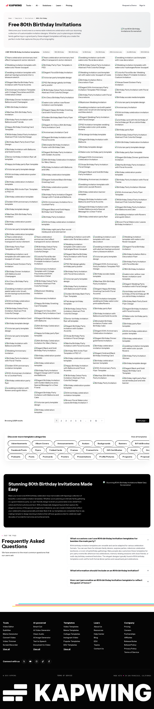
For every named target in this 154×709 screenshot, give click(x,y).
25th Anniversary (116, 52)
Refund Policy (130, 645)
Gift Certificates (114, 450)
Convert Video (9, 637)
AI (37, 5)
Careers (127, 630)
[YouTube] (30, 661)
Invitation (29, 18)
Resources (98, 630)
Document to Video (41, 645)
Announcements (65, 443)
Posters (65, 456)
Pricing (69, 5)
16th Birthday (59, 52)
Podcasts (15, 456)
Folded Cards (55, 450)
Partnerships (129, 634)
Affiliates (128, 637)
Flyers (38, 450)
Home (10, 18)
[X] (24, 661)
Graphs (134, 450)
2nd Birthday (131, 52)
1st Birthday (87, 52)
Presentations (84, 456)
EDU (96, 641)
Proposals (145, 456)
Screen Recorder (10, 645)
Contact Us (99, 648)
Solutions (47, 5)
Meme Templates (71, 630)
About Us (98, 626)
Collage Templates (72, 634)
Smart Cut (37, 626)
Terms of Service (131, 652)
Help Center (99, 634)
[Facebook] (49, 661)
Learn (58, 5)
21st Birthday (100, 52)
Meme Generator (10, 634)
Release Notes (130, 641)
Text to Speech (39, 641)
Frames (74, 450)
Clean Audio (38, 634)
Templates (18, 18)
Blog (96, 637)
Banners (123, 443)
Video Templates (71, 626)
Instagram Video (71, 637)
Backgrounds (104, 443)
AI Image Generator (42, 637)
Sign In (142, 5)
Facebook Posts (19, 450)
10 (96, 421)
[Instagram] (36, 661)
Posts (31, 456)
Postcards (48, 456)
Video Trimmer (9, 641)
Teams (97, 645)
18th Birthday (73, 52)
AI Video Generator (41, 630)
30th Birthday (145, 52)
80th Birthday (41, 18)
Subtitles (7, 630)
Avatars (85, 443)
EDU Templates (70, 645)
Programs (127, 456)
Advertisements (19, 443)
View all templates (139, 437)
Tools (28, 5)
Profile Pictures (106, 456)
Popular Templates (72, 641)
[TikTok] (42, 661)
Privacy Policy (130, 648)
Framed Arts (92, 450)
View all (6, 649)
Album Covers (42, 443)
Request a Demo (129, 5)
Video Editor (8, 626)
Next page (142, 421)
